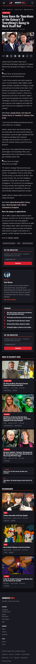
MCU (19, 243)
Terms (3, 644)
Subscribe (18, 263)
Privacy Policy (23, 657)
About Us (11, 654)
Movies (4, 614)
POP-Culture (5, 619)
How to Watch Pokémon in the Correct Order (16, 547)
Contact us (5, 654)
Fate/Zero (13, 520)
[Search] (32, 3)
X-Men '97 (6, 586)
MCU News (5, 616)
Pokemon (11, 552)
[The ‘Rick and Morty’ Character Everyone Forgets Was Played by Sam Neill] (18, 370)
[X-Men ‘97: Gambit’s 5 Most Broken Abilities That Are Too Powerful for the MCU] (18, 565)
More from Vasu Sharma (10, 299)
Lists (3, 621)
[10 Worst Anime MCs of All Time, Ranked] (18, 501)
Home (3, 9)
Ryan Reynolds (18, 425)
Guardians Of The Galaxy (9, 243)
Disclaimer (17, 654)
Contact (4, 631)
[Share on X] (11, 56)
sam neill (15, 390)
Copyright (16, 657)
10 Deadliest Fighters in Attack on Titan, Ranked (19, 327)
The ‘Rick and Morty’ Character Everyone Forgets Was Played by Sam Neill (15, 384)
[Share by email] (23, 56)
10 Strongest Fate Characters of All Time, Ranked (19, 317)
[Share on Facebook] (15, 56)
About (3, 629)
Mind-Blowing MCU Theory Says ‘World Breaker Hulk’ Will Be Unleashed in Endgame (16, 204)
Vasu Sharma (5, 29)
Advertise (4, 634)
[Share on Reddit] (19, 56)
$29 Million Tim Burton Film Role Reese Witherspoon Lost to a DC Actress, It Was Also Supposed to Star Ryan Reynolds (16, 418)
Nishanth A (6, 387)
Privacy (4, 641)
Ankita (5, 423)
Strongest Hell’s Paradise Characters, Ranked (18, 320)
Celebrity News (18, 9)
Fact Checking (25, 654)
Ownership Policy (6, 661)
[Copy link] (27, 56)
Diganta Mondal (7, 550)
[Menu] (4, 3)
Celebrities (9, 9)
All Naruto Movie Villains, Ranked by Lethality (18, 324)
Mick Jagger (7, 460)
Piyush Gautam (7, 518)
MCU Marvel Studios (27, 243)
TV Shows (6, 576)
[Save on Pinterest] (7, 56)
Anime (5, 512)
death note (6, 520)
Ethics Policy (5, 657)
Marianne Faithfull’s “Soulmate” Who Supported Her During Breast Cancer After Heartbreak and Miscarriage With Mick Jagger (17, 454)
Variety (10, 238)
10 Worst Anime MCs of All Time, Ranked (15, 515)
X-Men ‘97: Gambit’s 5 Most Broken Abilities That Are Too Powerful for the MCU (18, 580)
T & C (11, 657)
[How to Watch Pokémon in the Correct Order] (18, 533)
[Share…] (31, 56)
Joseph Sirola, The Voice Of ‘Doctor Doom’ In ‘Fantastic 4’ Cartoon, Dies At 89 (18, 115)
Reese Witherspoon (8, 425)
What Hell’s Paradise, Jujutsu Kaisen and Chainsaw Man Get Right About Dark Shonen (19, 313)
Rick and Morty (7, 390)
